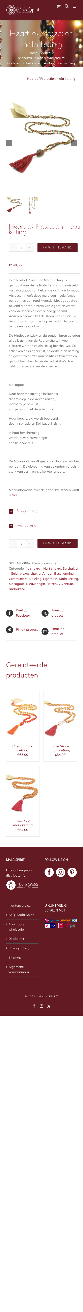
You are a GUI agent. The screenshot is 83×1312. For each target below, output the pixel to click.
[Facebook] (49, 872)
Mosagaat (16, 584)
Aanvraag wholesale (16, 926)
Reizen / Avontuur (60, 584)
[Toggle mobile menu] (75, 6)
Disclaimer (16, 939)
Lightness (50, 579)
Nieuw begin (35, 584)
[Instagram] (60, 872)
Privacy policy (18, 948)
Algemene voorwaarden (18, 969)
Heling (37, 579)
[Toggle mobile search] (67, 6)
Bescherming (64, 573)
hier (14, 495)
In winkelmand (57, 247)
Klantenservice (19, 905)
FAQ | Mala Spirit (21, 915)
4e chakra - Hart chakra (43, 568)
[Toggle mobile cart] (59, 6)
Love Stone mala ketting (60, 748)
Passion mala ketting (22, 748)
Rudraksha (17, 589)
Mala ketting (68, 579)
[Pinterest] (72, 872)
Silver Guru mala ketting (23, 823)
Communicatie (19, 579)
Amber (47, 573)
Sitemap (14, 957)
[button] (44, 511)
